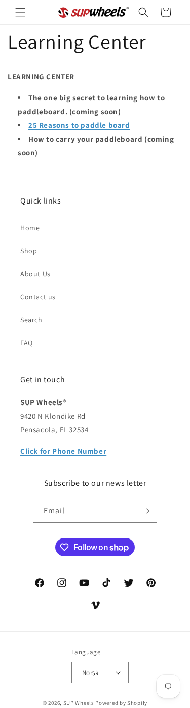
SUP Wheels (78, 702)
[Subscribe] (145, 511)
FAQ (26, 342)
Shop (28, 250)
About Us (35, 273)
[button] (20, 12)
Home (30, 227)
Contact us (38, 296)
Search (31, 319)
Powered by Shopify (121, 702)
